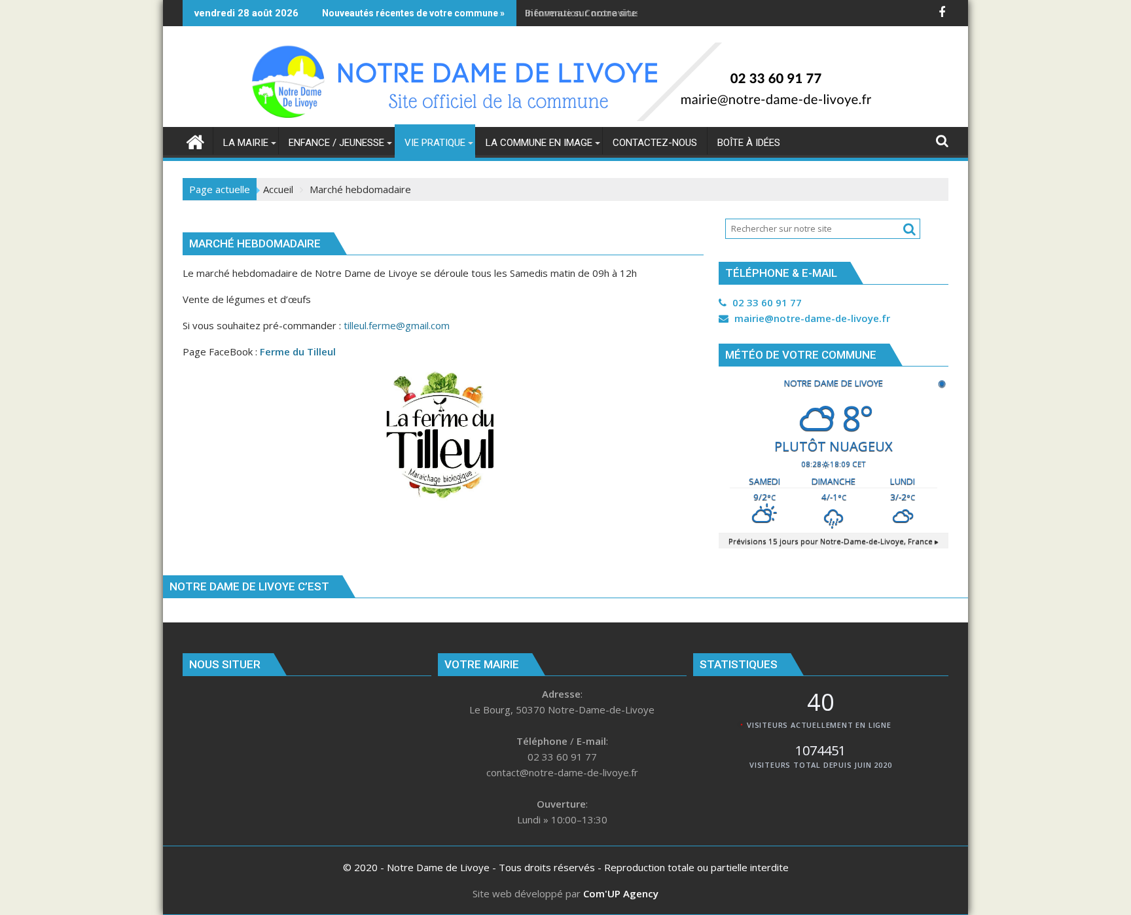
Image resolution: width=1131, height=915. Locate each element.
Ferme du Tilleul (298, 351)
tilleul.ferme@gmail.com (397, 325)
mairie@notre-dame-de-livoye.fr (811, 318)
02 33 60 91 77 (766, 302)
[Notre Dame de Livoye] (195, 140)
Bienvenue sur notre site (580, 13)
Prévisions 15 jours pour (833, 541)
